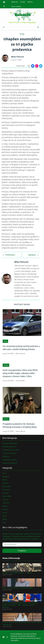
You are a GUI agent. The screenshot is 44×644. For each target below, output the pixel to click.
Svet (4, 522)
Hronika (5, 493)
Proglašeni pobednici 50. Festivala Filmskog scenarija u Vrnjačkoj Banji (20, 425)
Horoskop (6, 490)
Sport (4, 516)
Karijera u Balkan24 (9, 443)
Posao (4, 513)
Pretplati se (22, 551)
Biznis (4, 480)
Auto (4, 473)
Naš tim (30, 2)
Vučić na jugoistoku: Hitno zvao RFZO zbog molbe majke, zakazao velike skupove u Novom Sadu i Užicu (20, 373)
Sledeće (32, 255)
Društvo (5, 483)
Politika (5, 365)
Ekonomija (6, 486)
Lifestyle (5, 503)
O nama (22, 2)
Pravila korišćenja (9, 453)
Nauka (4, 506)
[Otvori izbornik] (3, 27)
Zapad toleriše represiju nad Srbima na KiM (17, 588)
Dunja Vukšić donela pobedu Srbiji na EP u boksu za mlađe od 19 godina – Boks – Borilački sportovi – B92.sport (20, 605)
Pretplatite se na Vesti (10, 450)
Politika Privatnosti (9, 463)
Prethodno (10, 255)
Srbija (22, 34)
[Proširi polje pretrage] (38, 27)
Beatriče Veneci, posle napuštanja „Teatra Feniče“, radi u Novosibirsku (21, 623)
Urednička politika (9, 460)
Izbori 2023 (6, 496)
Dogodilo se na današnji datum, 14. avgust (17, 573)
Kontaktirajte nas (9, 447)
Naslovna (14, 2)
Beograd (5, 476)
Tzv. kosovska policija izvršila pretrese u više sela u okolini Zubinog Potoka (21, 348)
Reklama (5, 456)
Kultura (5, 419)
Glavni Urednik (16, 6)
